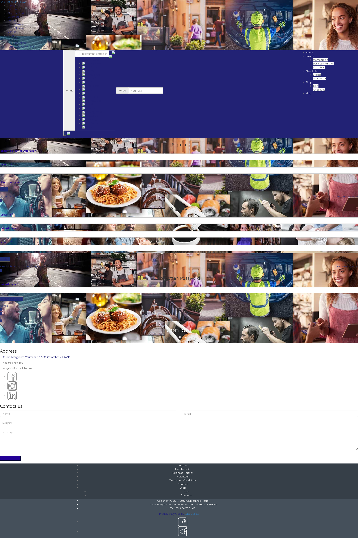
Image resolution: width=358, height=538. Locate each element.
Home (11, 5)
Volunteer (13, 16)
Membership (15, 9)
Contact (12, 31)
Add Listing (7, 2)
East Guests (192, 513)
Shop (10, 35)
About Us (13, 20)
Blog (308, 93)
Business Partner (17, 13)
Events (19, 24)
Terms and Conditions (20, 46)
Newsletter (21, 28)
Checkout (21, 43)
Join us (310, 56)
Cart (17, 39)
